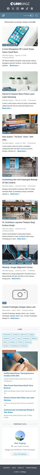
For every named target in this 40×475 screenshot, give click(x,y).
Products (12, 342)
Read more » (14, 65)
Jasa (18, 338)
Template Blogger (31, 468)
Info (13, 338)
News (5, 342)
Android (15, 334)
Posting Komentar (8, 57)
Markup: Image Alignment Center (17, 267)
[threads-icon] (31, 9)
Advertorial (6, 334)
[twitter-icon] (12, 9)
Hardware (6, 338)
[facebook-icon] (8, 9)
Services (6, 346)
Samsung (28, 342)
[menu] (4, 15)
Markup (34, 338)
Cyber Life (23, 334)
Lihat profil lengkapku (20, 454)
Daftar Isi (21, 468)
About (14, 468)
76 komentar (32, 100)
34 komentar (31, 186)
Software (24, 346)
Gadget (31, 334)
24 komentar (31, 143)
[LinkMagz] (20, 3)
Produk (20, 342)
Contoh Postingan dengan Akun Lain (18, 307)
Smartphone (15, 346)
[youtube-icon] (22, 9)
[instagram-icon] (17, 9)
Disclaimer (6, 468)
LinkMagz (23, 472)
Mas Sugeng (20, 443)
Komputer (26, 338)
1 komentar (31, 270)
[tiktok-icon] (27, 9)
